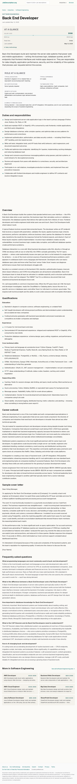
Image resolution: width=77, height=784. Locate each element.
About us (5, 767)
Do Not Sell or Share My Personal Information (16, 769)
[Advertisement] (38, 192)
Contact (40, 767)
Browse (71, 2)
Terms (53, 767)
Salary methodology (11, 47)
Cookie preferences (37, 769)
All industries (26, 767)
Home (4, 10)
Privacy (47, 767)
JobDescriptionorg (9, 3)
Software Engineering (22, 10)
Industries (62, 2)
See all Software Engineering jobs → (63, 669)
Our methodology (15, 767)
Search (34, 767)
